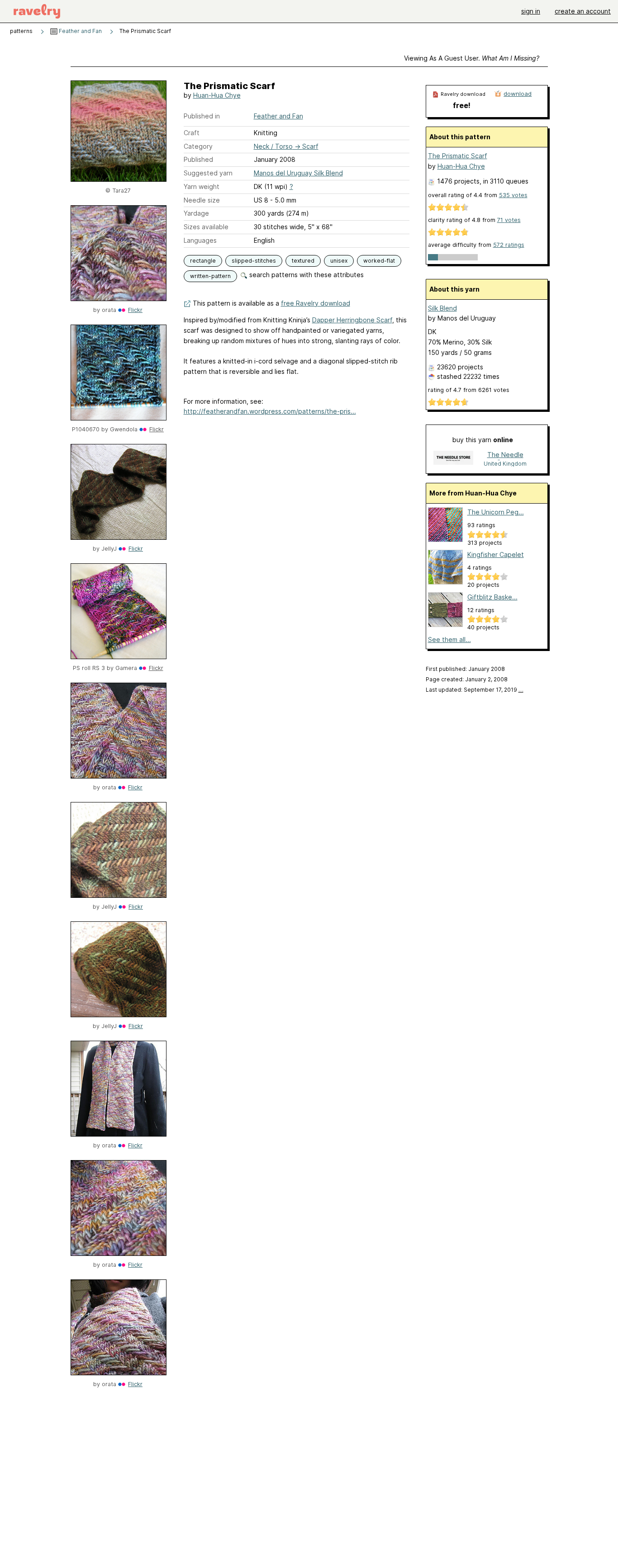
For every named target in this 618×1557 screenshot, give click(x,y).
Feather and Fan (79, 31)
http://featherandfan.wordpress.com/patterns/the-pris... (270, 411)
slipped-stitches (254, 260)
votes (513, 195)
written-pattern (210, 276)
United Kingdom (505, 463)
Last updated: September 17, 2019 (474, 689)
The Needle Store (505, 455)
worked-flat (379, 260)
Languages (200, 240)
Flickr (135, 310)
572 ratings (508, 244)
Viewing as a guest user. (471, 58)
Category (198, 146)
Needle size (202, 200)
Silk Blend (442, 308)
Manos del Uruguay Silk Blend (298, 173)
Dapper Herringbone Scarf (352, 320)
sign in (530, 11)
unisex (338, 260)
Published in (202, 116)
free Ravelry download (315, 303)
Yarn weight (201, 186)
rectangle (203, 260)
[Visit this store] (453, 459)
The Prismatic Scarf (457, 156)
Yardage (196, 213)
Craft (192, 133)
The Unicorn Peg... (495, 512)
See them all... (449, 639)
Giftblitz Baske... (492, 597)
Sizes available (206, 227)
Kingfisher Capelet (495, 554)
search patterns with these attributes (305, 274)
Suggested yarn (208, 173)
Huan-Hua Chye (217, 95)
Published (198, 159)
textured (303, 260)
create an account (583, 11)
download (518, 93)
